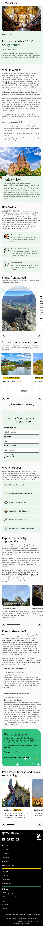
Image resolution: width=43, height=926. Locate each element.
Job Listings (6, 879)
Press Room (6, 861)
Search (8, 456)
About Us (5, 846)
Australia (5, 905)
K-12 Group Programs (9, 893)
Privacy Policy (11, 918)
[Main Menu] (39, 3)
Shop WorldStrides (8, 865)
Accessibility (32, 918)
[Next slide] (39, 335)
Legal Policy (22, 918)
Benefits (5, 875)
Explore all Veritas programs (21, 404)
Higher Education (7, 901)
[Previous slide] (3, 335)
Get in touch (10, 753)
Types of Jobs (6, 883)
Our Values (5, 854)
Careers (5, 871)
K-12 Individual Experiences (11, 897)
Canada (4, 908)
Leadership (6, 857)
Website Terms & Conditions (30, 914)
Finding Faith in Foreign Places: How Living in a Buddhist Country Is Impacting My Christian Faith (16, 815)
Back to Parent (8, 34)
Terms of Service (21, 923)
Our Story (5, 850)
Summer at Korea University (12, 381)
